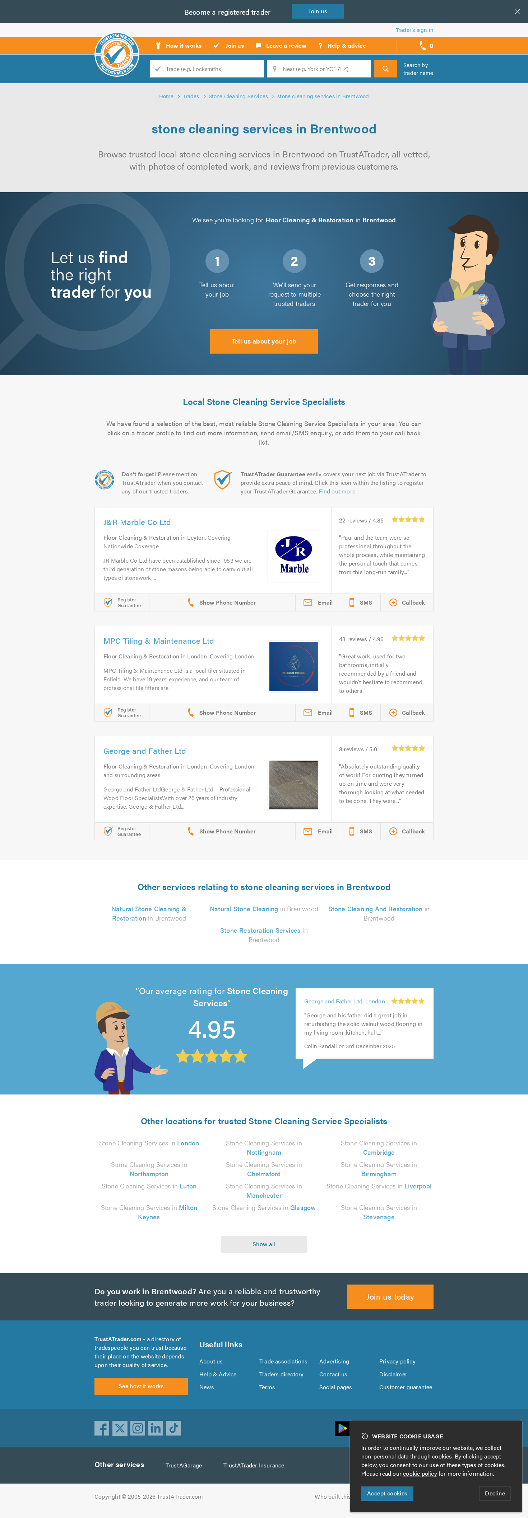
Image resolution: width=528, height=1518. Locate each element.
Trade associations (283, 1361)
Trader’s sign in (415, 29)
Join (318, 11)
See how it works (141, 1386)
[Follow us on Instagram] (137, 1428)
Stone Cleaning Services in (149, 1142)
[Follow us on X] (120, 1428)
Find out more (337, 491)
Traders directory (281, 1374)
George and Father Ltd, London (344, 1012)
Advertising (334, 1361)
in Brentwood (149, 913)
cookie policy (420, 1473)
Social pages (335, 1387)
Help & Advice (218, 1374)
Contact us (333, 1374)
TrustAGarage (184, 1465)
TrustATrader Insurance (253, 1465)
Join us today (390, 1296)
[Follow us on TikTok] (173, 1428)
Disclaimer (393, 1374)
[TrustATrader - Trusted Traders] (116, 43)
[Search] (385, 68)
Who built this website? (345, 1496)
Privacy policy (397, 1361)
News (206, 1387)
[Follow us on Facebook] (102, 1428)
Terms (267, 1387)
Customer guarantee (405, 1387)
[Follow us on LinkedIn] (155, 1428)
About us (211, 1361)
